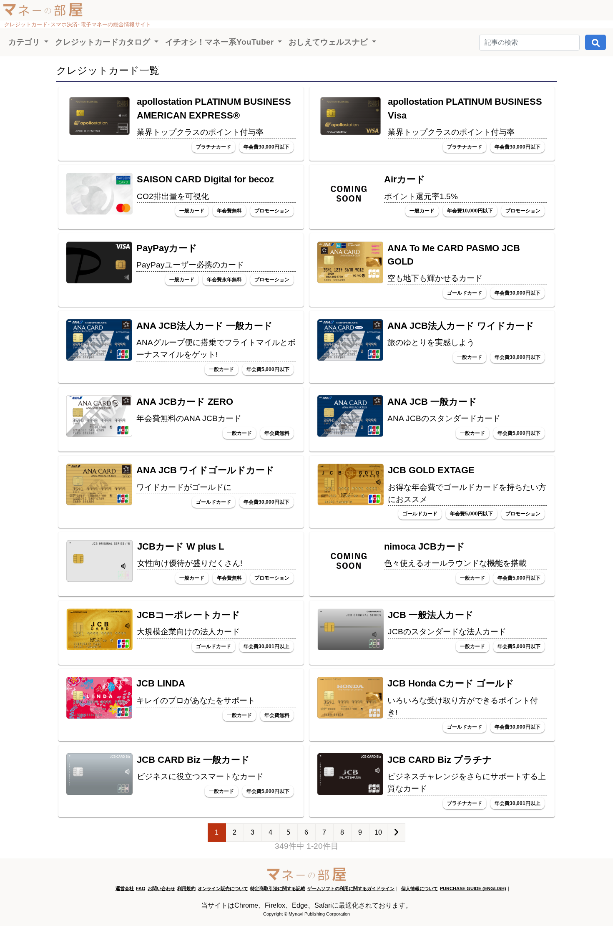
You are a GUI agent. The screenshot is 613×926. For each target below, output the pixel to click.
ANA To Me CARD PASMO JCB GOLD (453, 255)
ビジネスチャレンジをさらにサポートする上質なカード (466, 782)
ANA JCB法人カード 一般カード (204, 325)
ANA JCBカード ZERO (184, 401)
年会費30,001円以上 (266, 646)
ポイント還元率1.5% (421, 196)
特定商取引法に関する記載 (277, 888)
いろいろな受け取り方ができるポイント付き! (462, 706)
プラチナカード (213, 147)
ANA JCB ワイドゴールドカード (205, 470)
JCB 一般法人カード (431, 615)
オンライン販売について (223, 888)
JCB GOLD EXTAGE (431, 470)
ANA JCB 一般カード (432, 401)
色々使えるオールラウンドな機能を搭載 (455, 563)
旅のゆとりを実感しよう (431, 342)
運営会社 (125, 888)
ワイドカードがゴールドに (183, 487)
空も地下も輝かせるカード (434, 278)
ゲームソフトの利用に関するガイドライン (350, 888)
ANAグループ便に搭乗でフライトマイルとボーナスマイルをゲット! (216, 348)
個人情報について (419, 888)
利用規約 (186, 888)
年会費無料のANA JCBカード (188, 418)
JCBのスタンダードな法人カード (447, 631)
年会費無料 (229, 211)
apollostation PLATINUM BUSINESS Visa (467, 108)
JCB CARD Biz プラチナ (439, 759)
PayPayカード (166, 248)
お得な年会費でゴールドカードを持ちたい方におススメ (467, 493)
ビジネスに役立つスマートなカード (200, 776)
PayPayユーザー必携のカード (190, 264)
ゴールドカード (464, 293)
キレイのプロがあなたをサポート (195, 700)
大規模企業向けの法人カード (188, 631)
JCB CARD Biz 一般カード (193, 759)
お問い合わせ (161, 888)
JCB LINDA (160, 683)
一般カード (191, 211)
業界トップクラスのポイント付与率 (200, 132)
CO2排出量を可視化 (173, 196)
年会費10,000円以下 (470, 211)
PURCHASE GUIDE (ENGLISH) (473, 888)
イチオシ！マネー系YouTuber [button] (220, 42)
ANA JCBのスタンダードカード (443, 418)
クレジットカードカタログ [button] (103, 42)
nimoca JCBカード (424, 546)
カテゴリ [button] (25, 42)
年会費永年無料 (224, 280)
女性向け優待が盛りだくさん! (189, 563)
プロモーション (271, 211)
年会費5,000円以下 (267, 369)
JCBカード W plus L (180, 546)
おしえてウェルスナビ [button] (329, 42)
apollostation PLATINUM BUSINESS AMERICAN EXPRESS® (216, 108)
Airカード (404, 179)
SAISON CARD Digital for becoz (205, 179)
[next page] (396, 832)
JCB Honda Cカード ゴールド (450, 683)
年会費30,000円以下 (266, 147)
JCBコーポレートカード (188, 615)
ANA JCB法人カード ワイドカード (460, 325)
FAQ (141, 888)
